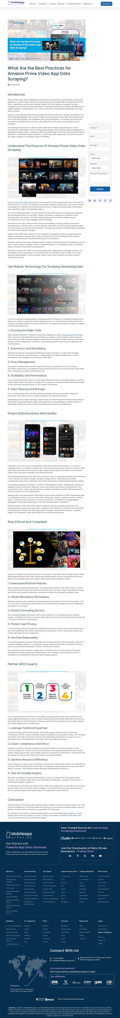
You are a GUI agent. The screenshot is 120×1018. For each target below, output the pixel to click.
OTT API (101, 892)
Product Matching (30, 879)
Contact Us (102, 940)
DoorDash (46, 939)
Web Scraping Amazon (65, 335)
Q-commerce (84, 879)
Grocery (64, 883)
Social (63, 889)
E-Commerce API (104, 876)
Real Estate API (103, 889)
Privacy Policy (103, 926)
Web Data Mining (11, 897)
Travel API (101, 886)
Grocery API (102, 883)
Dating (82, 902)
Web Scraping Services (13, 876)
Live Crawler (10, 888)
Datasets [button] (60, 4)
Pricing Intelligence (49, 902)
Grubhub (46, 926)
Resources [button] (87, 4)
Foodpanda (46, 932)
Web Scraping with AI (13, 885)
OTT (62, 886)
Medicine (82, 886)
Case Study (83, 929)
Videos (82, 935)
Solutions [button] (42, 4)
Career (100, 943)
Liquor (82, 883)
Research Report (85, 932)
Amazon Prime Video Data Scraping (21, 202)
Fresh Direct (65, 932)
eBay (26, 932)
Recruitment (84, 899)
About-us (101, 937)
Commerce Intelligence (50, 899)
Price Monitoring (29, 883)
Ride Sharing (84, 876)
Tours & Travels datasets (11, 940)
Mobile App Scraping (66, 813)
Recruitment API (103, 902)
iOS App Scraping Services (11, 912)
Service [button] (32, 4)
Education (83, 889)
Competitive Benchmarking (29, 903)
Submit (100, 189)
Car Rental (64, 902)
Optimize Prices (48, 895)
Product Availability (30, 899)
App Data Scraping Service (12, 901)
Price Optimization (30, 876)
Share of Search (48, 883)
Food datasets (11, 929)
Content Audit (47, 889)
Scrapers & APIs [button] (74, 4)
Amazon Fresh (66, 929)
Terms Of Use (102, 929)
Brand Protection (48, 876)
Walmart (27, 935)
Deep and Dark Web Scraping (12, 892)
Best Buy (27, 939)
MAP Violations (48, 879)
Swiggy (45, 935)
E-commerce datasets (13, 926)
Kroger (63, 942)
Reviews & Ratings (49, 892)
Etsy (25, 942)
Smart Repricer (29, 889)
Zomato (45, 929)
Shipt (63, 935)
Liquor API (101, 899)
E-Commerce (65, 876)
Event (63, 892)
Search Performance (50, 886)
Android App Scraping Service (13, 907)
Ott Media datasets (12, 944)
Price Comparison (30, 892)
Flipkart (27, 929)
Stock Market (84, 895)
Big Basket (64, 926)
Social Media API (103, 895)
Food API (101, 879)
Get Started (106, 4)
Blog (81, 926)
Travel (63, 895)
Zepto (63, 939)
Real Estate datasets (13, 935)
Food (62, 879)
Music (63, 899)
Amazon (27, 926)
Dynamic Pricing (29, 886)
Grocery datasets (12, 932)
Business (82, 892)
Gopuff (45, 942)
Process (52, 4)
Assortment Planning (31, 895)
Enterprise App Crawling (11, 881)
